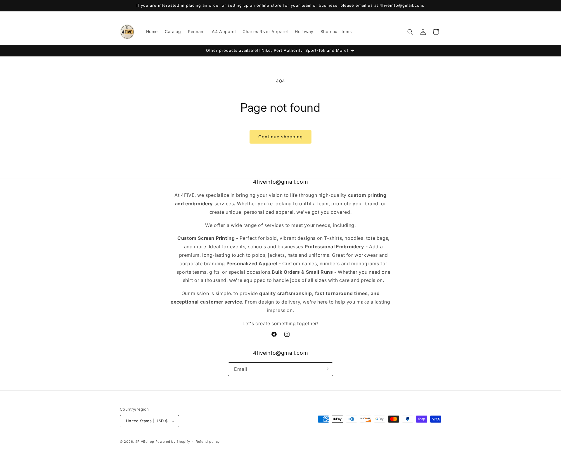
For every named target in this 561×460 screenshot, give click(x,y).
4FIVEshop (144, 442)
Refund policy (208, 442)
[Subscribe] (326, 369)
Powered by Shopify (172, 442)
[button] (410, 31)
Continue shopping (280, 136)
